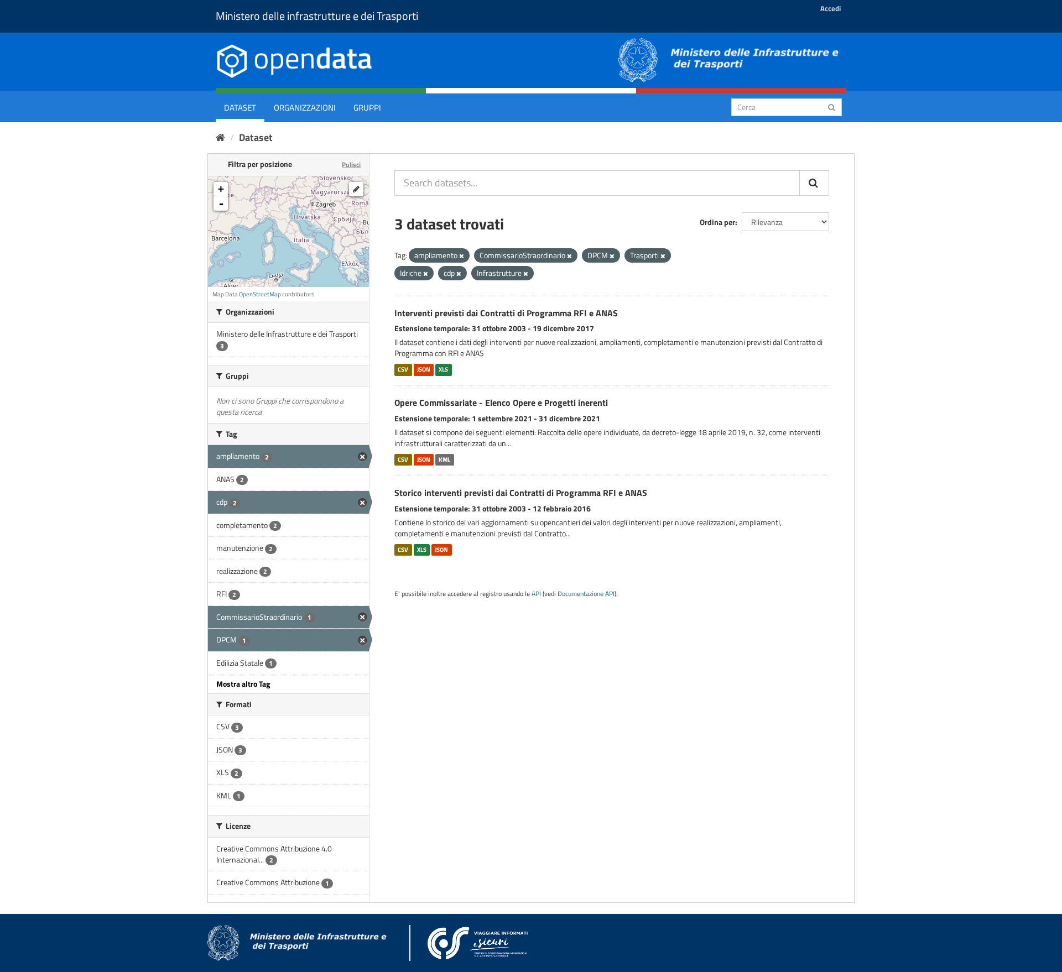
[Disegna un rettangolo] (356, 189)
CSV (403, 369)
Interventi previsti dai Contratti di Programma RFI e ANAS (506, 313)
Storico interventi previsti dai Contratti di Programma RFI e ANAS (520, 492)
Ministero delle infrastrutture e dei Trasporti (317, 15)
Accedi (830, 8)
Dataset (240, 107)
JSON (423, 369)
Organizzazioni (305, 107)
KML (444, 459)
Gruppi (367, 107)
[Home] (220, 137)
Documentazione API (586, 594)
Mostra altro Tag (243, 683)
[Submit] (831, 106)
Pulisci (351, 164)
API (536, 594)
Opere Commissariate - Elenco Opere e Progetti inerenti (501, 402)
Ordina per (717, 222)
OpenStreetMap (260, 294)
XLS (443, 369)
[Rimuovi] (461, 256)
